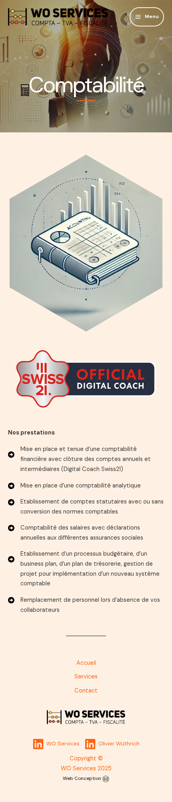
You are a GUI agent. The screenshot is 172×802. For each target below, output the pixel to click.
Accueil (86, 663)
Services (86, 676)
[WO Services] (58, 17)
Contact (86, 690)
